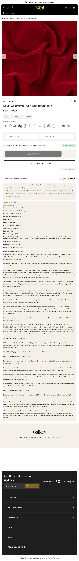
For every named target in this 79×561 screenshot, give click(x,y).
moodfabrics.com (39, 558)
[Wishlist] (12, 8)
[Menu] (4, 7)
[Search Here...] (4, 13)
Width (5, 202)
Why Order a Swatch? (69, 169)
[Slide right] (75, 56)
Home (4, 18)
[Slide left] (4, 56)
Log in (8, 145)
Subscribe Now (32, 486)
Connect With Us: (47, 481)
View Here (19, 247)
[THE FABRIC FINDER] (8, 7)
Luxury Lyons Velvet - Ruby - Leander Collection (22, 18)
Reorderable (7, 208)
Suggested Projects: (10, 121)
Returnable (7, 205)
